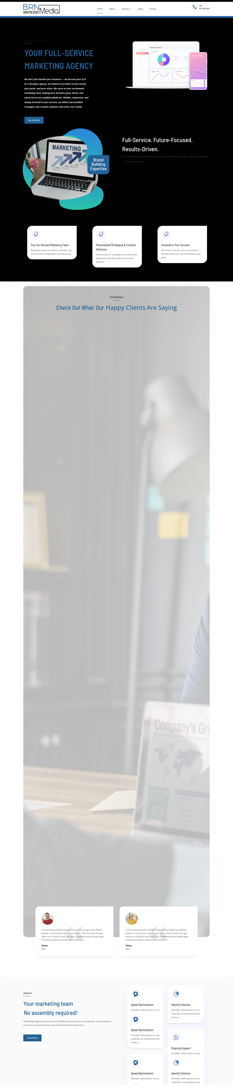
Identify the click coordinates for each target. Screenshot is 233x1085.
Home (100, 8)
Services (125, 9)
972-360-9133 (204, 8)
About (112, 9)
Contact (152, 9)
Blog (140, 9)
